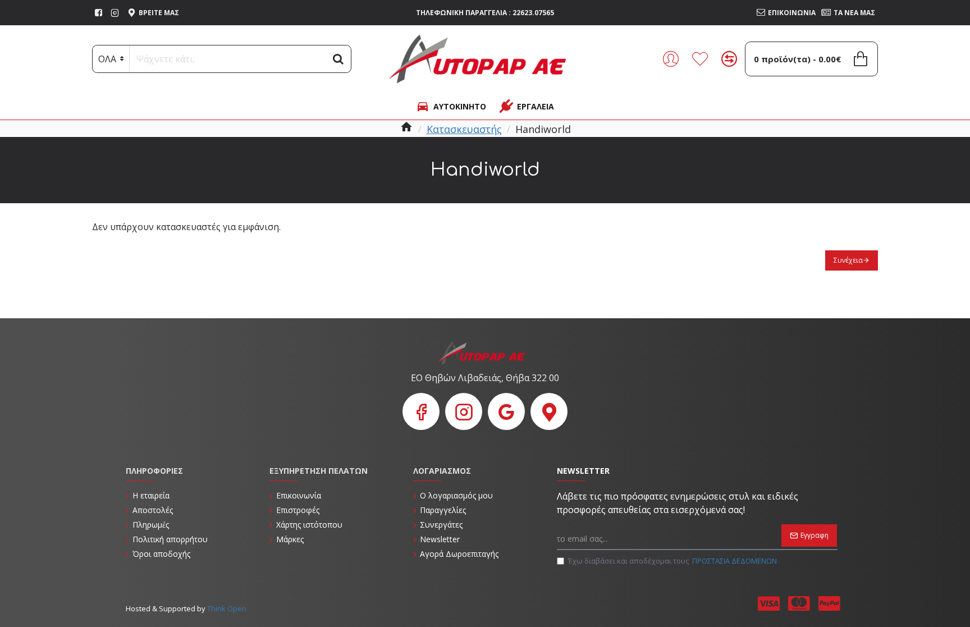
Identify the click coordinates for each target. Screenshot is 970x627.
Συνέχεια (848, 260)
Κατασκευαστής (464, 129)
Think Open (225, 608)
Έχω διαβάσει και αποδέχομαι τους (672, 561)
